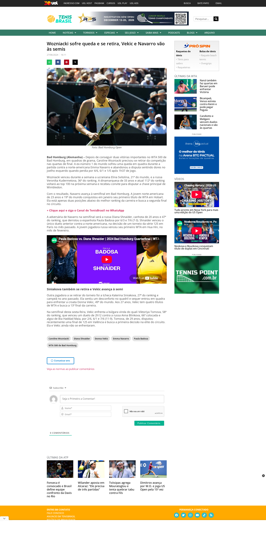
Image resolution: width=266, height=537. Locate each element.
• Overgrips (206, 63)
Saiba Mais (152, 32)
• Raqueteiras (183, 67)
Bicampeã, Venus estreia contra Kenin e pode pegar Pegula (208, 104)
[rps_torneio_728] (133, 24)
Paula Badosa (141, 338)
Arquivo (209, 32)
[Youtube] (197, 515)
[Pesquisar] (216, 18)
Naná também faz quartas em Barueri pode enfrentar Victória (208, 86)
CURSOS (111, 3)
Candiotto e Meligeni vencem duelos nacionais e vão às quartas (209, 122)
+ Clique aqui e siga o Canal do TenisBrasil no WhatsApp (85, 210)
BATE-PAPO (203, 3)
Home (52, 32)
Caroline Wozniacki (59, 338)
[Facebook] (176, 515)
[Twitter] (183, 515)
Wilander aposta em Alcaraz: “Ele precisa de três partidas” (91, 486)
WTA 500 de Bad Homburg (63, 345)
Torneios (88, 32)
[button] (49, 62)
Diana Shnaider (82, 338)
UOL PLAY (122, 3)
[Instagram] (190, 515)
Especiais (109, 32)
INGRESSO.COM (71, 3)
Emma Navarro (121, 338)
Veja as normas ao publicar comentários (70, 369)
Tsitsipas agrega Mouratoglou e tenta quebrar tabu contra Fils (121, 488)
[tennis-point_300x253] (196, 292)
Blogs (190, 32)
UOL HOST (87, 3)
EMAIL (219, 3)
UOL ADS (134, 3)
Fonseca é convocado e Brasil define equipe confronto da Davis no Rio (59, 489)
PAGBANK (99, 3)
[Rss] (211, 515)
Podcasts (174, 32)
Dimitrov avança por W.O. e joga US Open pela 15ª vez (152, 486)
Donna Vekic (101, 338)
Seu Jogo (130, 32)
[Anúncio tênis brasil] (196, 173)
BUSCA (187, 3)
